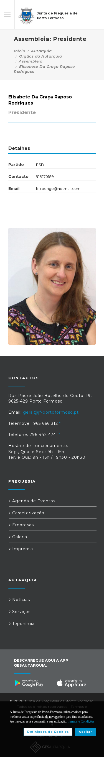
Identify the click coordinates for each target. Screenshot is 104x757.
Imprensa (22, 548)
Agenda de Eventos (33, 500)
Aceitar (85, 732)
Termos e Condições (81, 721)
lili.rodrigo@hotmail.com (58, 188)
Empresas (22, 524)
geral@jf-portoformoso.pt (51, 412)
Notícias (20, 599)
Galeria (19, 536)
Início (19, 51)
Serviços (21, 611)
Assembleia (30, 61)
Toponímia (23, 623)
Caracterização (27, 512)
